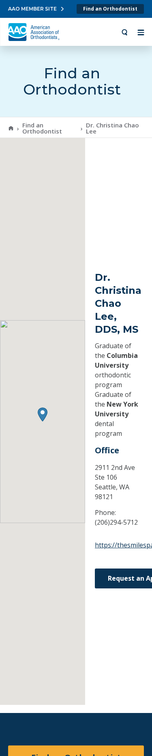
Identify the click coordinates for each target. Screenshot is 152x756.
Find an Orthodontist (110, 8)
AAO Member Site (32, 9)
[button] (42, 414)
